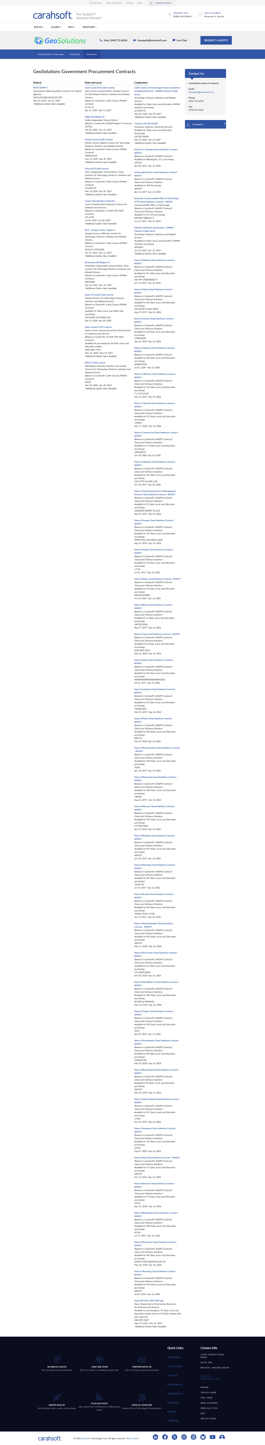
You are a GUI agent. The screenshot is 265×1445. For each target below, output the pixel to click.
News (139, 3)
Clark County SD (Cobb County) (99, 87)
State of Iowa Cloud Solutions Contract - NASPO (157, 634)
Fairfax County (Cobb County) (99, 139)
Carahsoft (86, 1438)
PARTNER (89, 27)
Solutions (75, 54)
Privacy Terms (132, 1438)
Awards (129, 3)
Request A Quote (214, 16)
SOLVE (38, 27)
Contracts (91, 54)
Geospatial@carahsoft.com (201, 92)
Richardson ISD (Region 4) (97, 262)
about (171, 1411)
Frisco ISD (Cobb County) (97, 168)
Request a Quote (216, 40)
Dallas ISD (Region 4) (94, 116)
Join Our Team (95, 3)
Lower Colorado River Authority (100, 200)
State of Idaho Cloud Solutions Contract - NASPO (157, 578)
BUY (71, 27)
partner (173, 1402)
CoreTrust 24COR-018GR (146, 123)
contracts (175, 1393)
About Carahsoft (114, 3)
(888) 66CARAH (182, 16)
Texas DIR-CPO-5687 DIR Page (148, 1300)
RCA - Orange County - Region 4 (100, 230)
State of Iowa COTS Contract (98, 327)
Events (172, 1375)
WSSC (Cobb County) (95, 362)
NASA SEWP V (40, 87)
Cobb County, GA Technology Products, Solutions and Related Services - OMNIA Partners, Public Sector (157, 91)
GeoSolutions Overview (51, 54)
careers (173, 1420)
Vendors (173, 1357)
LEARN (55, 27)
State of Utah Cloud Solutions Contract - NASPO (157, 1157)
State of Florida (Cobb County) (99, 294)
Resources (174, 1384)
